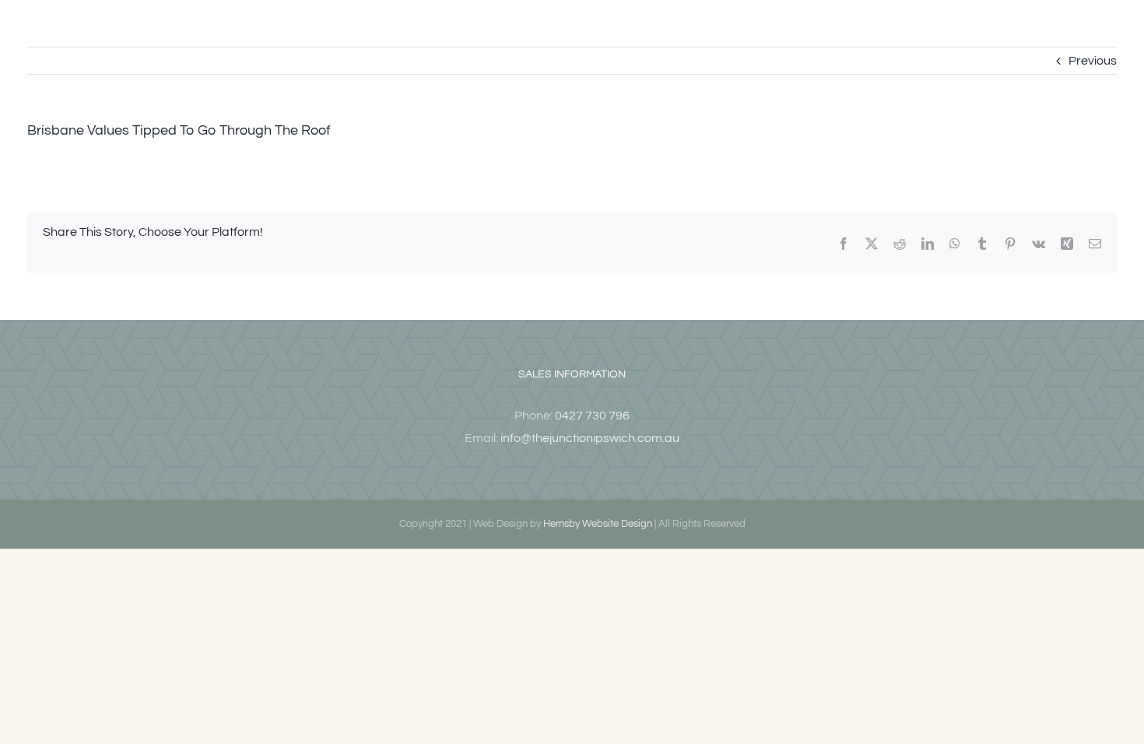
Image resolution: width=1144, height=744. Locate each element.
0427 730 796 (592, 415)
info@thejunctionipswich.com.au (589, 438)
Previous (1093, 60)
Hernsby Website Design (597, 523)
